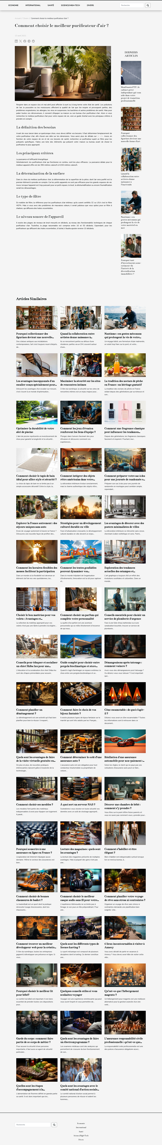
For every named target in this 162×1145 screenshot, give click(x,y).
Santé (51, 5)
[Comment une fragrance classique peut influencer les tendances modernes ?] (125, 412)
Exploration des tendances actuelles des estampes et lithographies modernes (119, 571)
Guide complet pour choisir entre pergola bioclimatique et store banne (80, 666)
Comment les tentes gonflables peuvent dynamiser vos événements (78, 571)
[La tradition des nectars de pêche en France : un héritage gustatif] (125, 365)
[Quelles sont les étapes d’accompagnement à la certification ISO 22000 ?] (37, 1070)
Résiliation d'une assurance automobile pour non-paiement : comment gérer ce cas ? (123, 761)
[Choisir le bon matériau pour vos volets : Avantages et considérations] (37, 599)
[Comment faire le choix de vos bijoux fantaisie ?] (81, 693)
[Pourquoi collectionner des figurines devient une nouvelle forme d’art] (131, 118)
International (33, 5)
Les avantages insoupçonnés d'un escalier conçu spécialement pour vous (35, 384)
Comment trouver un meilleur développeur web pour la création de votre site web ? (36, 947)
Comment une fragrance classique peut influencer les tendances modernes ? (124, 432)
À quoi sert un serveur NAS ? (77, 804)
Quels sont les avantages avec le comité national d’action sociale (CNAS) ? (79, 1089)
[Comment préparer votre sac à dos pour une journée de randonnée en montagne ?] (125, 459)
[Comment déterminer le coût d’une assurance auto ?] (81, 741)
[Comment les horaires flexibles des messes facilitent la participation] (37, 551)
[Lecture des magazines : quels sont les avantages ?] (81, 833)
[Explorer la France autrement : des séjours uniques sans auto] (37, 507)
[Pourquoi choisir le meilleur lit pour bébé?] (37, 975)
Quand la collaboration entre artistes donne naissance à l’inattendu (130, 179)
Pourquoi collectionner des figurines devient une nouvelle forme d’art (34, 337)
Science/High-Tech (70, 5)
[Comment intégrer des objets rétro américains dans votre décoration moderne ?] (81, 459)
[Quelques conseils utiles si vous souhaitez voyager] (81, 975)
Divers (90, 5)
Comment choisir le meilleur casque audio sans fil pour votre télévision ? (78, 900)
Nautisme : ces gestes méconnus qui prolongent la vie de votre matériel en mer (130, 222)
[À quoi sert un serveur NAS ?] (81, 788)
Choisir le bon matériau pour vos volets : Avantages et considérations (35, 618)
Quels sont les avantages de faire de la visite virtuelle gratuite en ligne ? (35, 761)
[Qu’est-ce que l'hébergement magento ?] (125, 975)
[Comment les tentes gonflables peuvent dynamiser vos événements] (81, 551)
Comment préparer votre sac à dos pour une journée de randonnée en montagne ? (124, 479)
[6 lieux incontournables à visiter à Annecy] (125, 928)
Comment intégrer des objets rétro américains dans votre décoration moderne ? (77, 479)
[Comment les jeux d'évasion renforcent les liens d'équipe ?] (81, 412)
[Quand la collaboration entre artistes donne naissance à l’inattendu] (131, 159)
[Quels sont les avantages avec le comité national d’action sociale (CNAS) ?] (81, 1070)
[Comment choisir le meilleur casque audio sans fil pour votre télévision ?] (81, 880)
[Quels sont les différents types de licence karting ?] (81, 928)
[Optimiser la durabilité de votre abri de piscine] (37, 412)
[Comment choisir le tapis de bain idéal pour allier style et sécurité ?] (37, 459)
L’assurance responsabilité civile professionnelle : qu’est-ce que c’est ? (123, 1042)
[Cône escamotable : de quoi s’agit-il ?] (125, 693)
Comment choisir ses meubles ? (34, 804)
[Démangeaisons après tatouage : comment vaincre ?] (125, 646)
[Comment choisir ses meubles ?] (37, 788)
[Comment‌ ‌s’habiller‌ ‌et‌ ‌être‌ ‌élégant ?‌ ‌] (125, 833)
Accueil (18, 18)
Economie (13, 5)
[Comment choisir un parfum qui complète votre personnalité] (81, 599)
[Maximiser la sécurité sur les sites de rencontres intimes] (81, 365)
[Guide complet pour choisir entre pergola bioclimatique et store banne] (81, 646)
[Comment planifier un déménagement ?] (37, 693)
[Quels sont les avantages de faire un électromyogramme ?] (81, 1022)
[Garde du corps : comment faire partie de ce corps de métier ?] (37, 1022)
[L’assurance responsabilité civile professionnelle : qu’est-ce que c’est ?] (125, 1022)
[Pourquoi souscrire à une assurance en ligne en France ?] (37, 833)
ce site (100, 136)
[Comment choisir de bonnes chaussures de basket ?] (37, 880)
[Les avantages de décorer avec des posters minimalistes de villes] (125, 507)
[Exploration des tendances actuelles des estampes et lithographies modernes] (125, 551)
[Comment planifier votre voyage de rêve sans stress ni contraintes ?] (125, 880)
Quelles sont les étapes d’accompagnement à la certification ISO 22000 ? (31, 1089)
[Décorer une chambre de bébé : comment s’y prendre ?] (125, 788)
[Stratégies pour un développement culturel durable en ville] (81, 507)
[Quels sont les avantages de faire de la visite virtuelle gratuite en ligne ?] (37, 741)
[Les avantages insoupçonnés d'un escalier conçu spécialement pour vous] (37, 365)
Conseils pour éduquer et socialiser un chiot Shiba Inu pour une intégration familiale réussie (37, 666)
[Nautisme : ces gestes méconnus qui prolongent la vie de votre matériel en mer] (131, 202)
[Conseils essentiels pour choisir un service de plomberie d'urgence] (125, 599)
